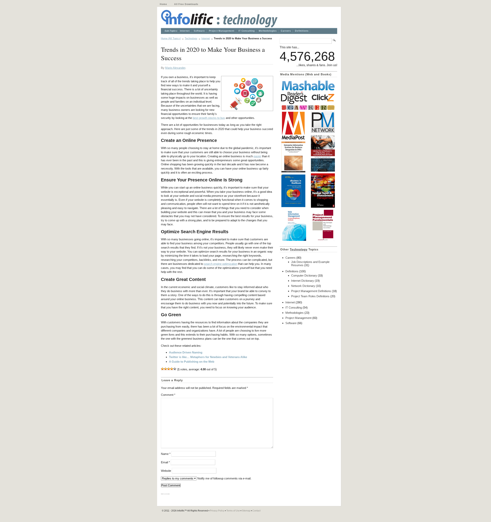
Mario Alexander (175, 67)
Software (199, 31)
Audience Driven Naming (185, 352)
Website (166, 470)
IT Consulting (246, 31)
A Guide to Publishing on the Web (191, 361)
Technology (191, 38)
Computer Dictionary (304, 275)
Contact (256, 510)
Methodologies (268, 31)
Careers (286, 31)
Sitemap (246, 510)
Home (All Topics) (171, 38)
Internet (185, 31)
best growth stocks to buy (209, 117)
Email (165, 462)
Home (163, 4)
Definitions (301, 31)
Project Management (221, 31)
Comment (168, 394)
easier (257, 156)
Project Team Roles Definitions (310, 296)
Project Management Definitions (311, 291)
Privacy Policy (217, 510)
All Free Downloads (186, 4)
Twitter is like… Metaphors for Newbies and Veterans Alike (208, 357)
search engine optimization (220, 263)
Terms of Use (233, 510)
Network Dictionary (303, 285)
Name (166, 453)
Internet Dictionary (302, 280)
